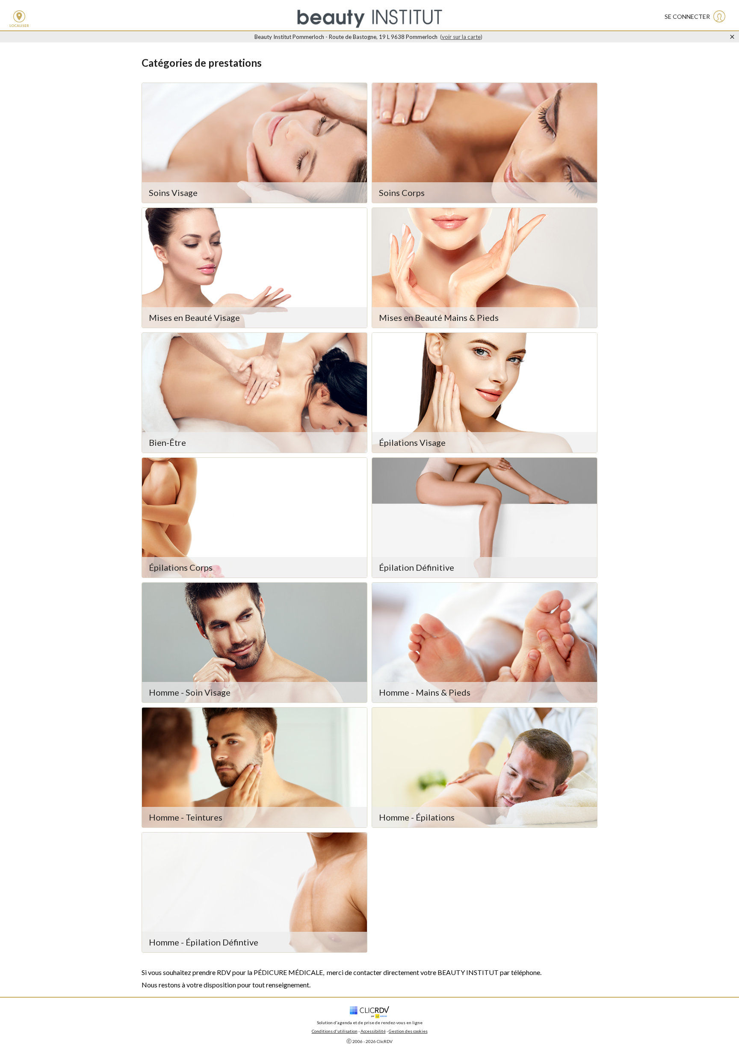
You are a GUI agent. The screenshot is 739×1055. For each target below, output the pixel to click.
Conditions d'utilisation (335, 1031)
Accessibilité (373, 1031)
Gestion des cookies (408, 1031)
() (461, 36)
